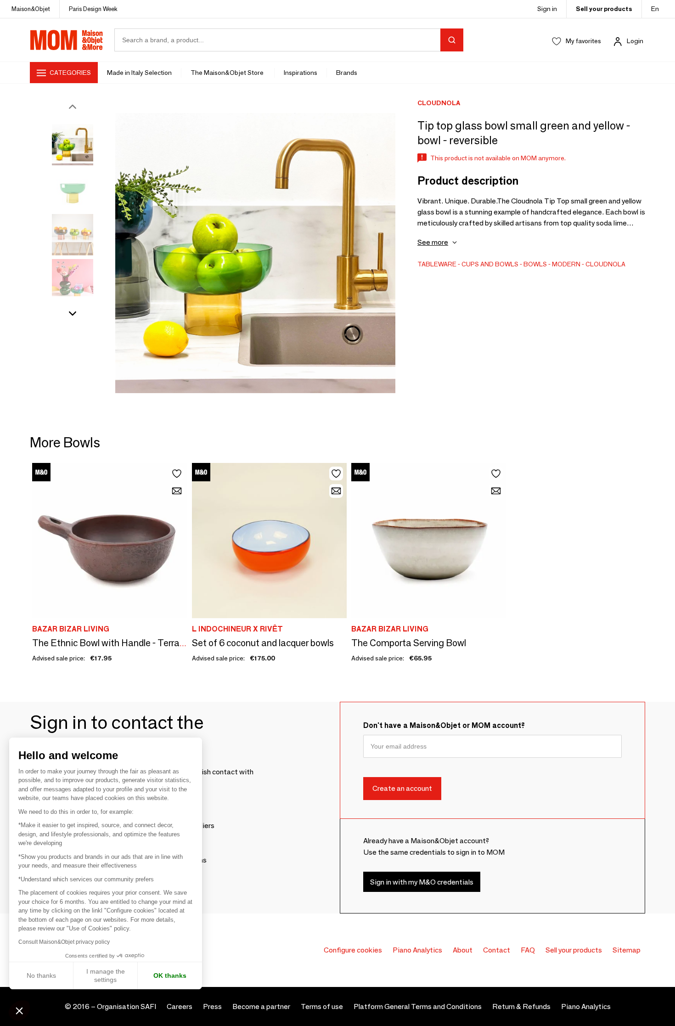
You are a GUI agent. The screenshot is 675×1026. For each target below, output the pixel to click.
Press (212, 1006)
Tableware (436, 264)
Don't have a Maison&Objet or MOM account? (444, 725)
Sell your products (604, 9)
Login (635, 41)
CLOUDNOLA (605, 264)
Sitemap (627, 950)
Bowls (535, 264)
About (462, 950)
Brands (346, 72)
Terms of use (322, 1006)
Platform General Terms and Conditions (418, 1006)
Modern (566, 264)
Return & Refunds (521, 1006)
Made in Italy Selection (139, 72)
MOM (66, 40)
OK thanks (169, 975)
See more (432, 242)
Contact (496, 950)
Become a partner (261, 1006)
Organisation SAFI (126, 1006)
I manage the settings (105, 975)
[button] (19, 1010)
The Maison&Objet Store (228, 72)
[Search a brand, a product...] (451, 39)
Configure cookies (353, 950)
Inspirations (300, 72)
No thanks (41, 975)
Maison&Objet (30, 8)
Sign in (547, 9)
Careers (179, 1006)
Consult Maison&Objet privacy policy (64, 942)
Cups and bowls (489, 264)
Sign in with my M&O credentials (421, 882)
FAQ (528, 950)
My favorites (583, 41)
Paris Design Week (93, 8)
